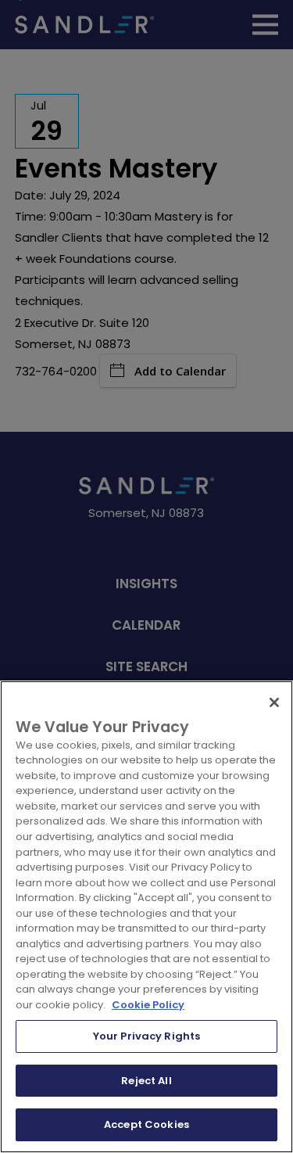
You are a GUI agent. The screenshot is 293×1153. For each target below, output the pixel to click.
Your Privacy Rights (146, 1036)
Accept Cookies (146, 1124)
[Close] (274, 702)
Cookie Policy (148, 1004)
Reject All (146, 1080)
